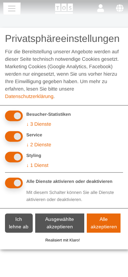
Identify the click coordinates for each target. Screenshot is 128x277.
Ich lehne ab (18, 222)
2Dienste (38, 144)
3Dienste (38, 124)
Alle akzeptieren (104, 222)
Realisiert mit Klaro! (63, 240)
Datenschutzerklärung (29, 96)
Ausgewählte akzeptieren (59, 222)
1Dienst (37, 165)
